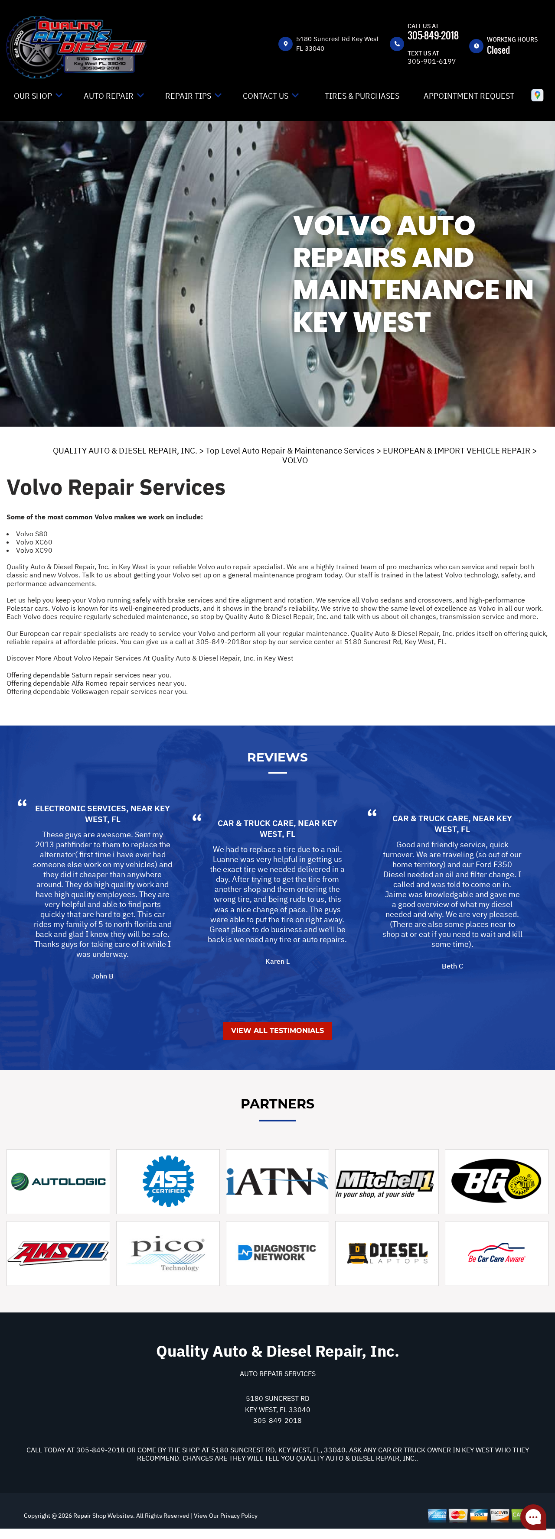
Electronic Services (80, 808)
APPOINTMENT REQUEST (469, 96)
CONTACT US (265, 96)
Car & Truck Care (256, 823)
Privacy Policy (239, 1516)
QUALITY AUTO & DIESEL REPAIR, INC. (125, 450)
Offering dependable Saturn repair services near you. (89, 675)
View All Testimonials (277, 1031)
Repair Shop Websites (102, 1516)
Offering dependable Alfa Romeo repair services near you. (96, 683)
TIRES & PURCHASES (362, 96)
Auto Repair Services (278, 1373)
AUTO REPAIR (109, 96)
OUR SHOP (33, 96)
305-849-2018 (433, 35)
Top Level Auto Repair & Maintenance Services (290, 450)
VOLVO (295, 460)
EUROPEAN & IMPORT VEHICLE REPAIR (456, 450)
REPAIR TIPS (188, 96)
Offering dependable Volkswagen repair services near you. (97, 691)
